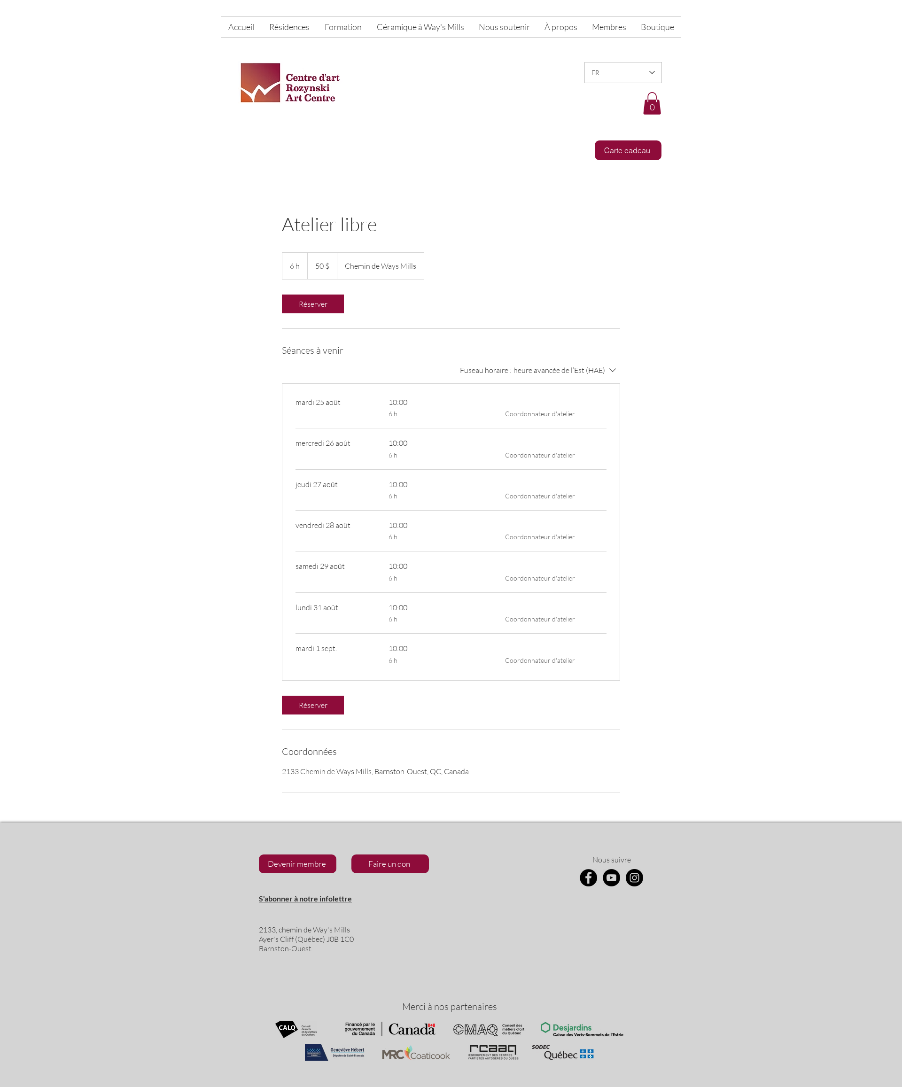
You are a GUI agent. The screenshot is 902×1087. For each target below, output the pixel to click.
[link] (313, 304)
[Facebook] (588, 877)
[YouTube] (611, 877)
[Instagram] (634, 877)
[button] (652, 103)
